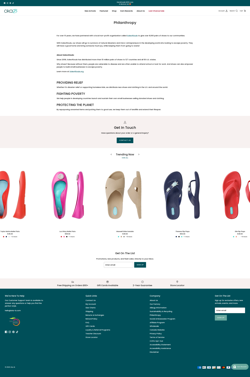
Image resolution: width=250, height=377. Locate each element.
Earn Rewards (126, 11)
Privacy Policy (156, 333)
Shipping (89, 311)
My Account (91, 304)
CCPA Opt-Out (156, 341)
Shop (114, 11)
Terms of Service (157, 337)
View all (125, 158)
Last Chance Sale (156, 11)
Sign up (140, 265)
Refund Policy (91, 319)
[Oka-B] (11, 11)
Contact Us (91, 300)
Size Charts (91, 307)
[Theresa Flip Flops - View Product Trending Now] (182, 195)
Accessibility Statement (160, 344)
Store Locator (92, 337)
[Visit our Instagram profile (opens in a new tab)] (7, 3)
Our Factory (155, 304)
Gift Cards (90, 326)
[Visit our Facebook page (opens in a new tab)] (4, 3)
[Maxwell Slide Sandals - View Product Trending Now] (125, 195)
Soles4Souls (132, 35)
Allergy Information (158, 307)
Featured (104, 11)
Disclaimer (154, 352)
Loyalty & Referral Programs (98, 330)
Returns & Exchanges (95, 315)
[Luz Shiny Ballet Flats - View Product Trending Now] (67, 195)
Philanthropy (155, 315)
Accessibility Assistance (160, 348)
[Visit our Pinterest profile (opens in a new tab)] (10, 3)
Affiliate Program (157, 322)
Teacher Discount (93, 333)
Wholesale (154, 326)
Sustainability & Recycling (161, 311)
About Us (141, 11)
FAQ (87, 322)
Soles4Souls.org (76, 71)
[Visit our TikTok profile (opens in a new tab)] (13, 3)
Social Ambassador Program (162, 319)
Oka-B (12, 367)
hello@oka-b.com (13, 310)
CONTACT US (125, 140)
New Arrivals (90, 11)
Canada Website (157, 330)
